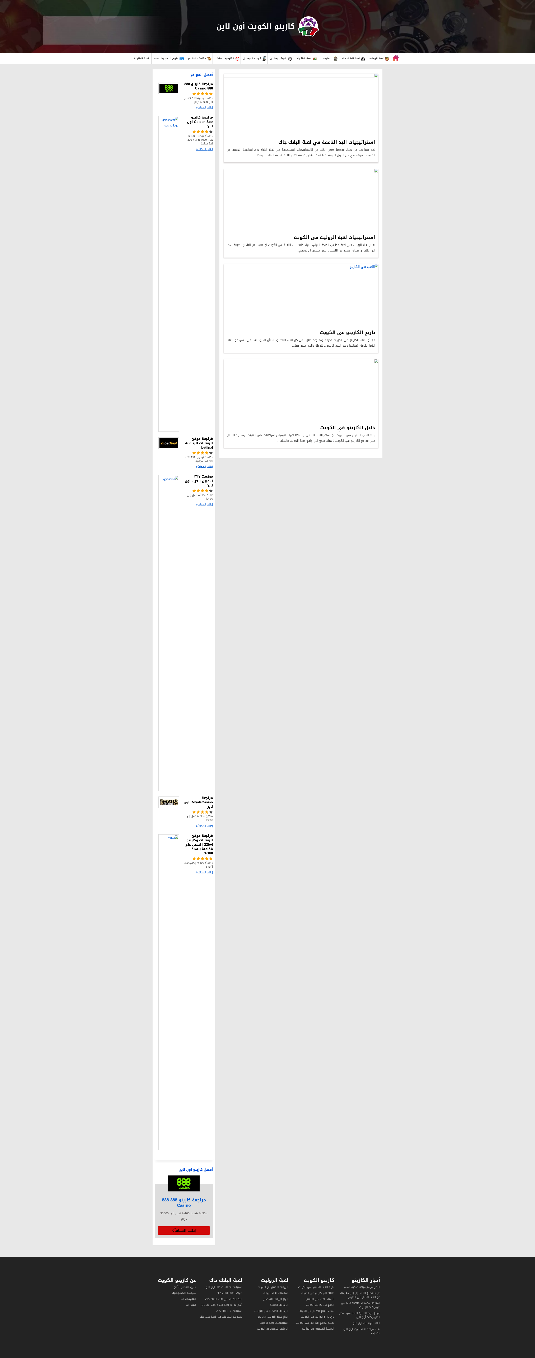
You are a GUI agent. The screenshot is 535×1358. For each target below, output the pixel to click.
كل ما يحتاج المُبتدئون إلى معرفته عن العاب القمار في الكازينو (360, 1295)
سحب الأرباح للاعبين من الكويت (316, 1310)
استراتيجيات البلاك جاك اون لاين (223, 1287)
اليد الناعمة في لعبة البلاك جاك (223, 1299)
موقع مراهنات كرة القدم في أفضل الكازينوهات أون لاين (359, 1315)
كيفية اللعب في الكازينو (320, 1299)
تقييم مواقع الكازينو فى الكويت (315, 1322)
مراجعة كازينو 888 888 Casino (184, 1202)
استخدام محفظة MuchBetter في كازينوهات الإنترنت (360, 1305)
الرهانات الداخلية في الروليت (270, 1310)
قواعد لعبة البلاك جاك (229, 1292)
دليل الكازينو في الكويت (347, 427)
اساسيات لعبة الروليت (275, 1292)
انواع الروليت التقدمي (275, 1299)
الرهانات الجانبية (279, 1304)
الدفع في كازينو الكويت (320, 1304)
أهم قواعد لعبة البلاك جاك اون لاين (221, 1304)
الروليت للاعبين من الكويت (273, 1287)
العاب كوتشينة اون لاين (366, 1323)
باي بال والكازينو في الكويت (317, 1316)
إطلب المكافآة (184, 1230)
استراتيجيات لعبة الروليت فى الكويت (334, 237)
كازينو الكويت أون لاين (255, 26)
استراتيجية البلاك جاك (229, 1310)
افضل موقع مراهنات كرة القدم (362, 1287)
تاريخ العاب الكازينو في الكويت (316, 1287)
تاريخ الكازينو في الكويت (347, 332)
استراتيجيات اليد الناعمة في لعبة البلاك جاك (326, 142)
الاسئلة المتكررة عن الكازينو (317, 1328)
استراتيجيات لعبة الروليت (273, 1322)
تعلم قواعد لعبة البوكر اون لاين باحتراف (361, 1331)
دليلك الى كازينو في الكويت (317, 1292)
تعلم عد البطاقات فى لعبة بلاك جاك (221, 1316)
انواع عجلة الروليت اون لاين (272, 1316)
